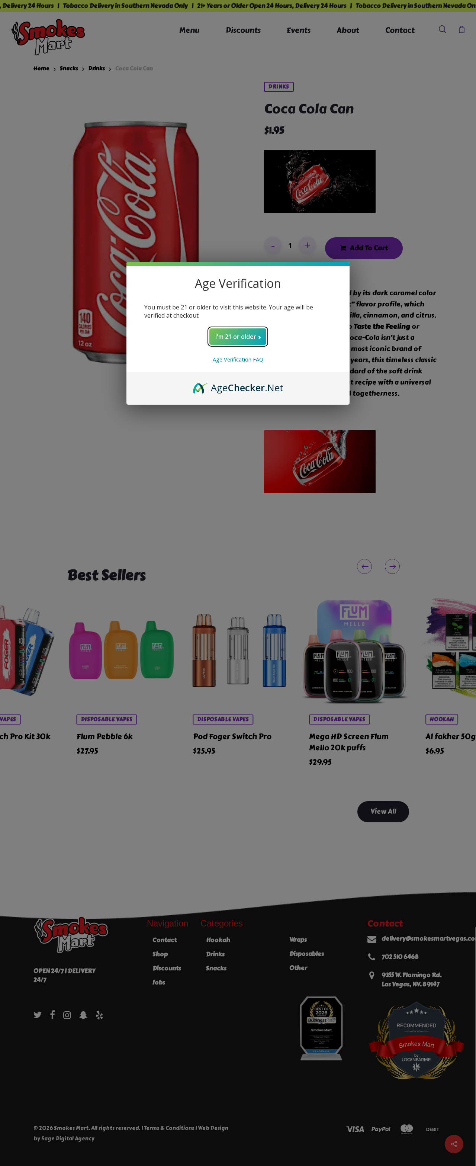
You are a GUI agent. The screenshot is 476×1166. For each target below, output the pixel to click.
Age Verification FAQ (238, 359)
